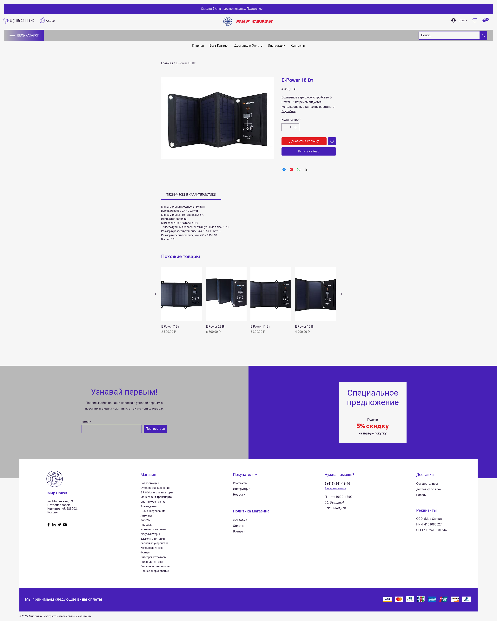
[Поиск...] (483, 35)
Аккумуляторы (150, 534)
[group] (248, 305)
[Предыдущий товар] (155, 294)
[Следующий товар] (341, 294)
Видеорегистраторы (153, 557)
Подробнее (288, 111)
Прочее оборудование (155, 570)
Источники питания (153, 529)
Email (85, 422)
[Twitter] (59, 524)
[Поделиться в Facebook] (284, 169)
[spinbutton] (290, 127)
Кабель (145, 520)
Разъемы (146, 524)
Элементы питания (153, 538)
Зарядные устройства (155, 543)
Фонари (145, 552)
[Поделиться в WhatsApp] (298, 169)
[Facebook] (48, 524)
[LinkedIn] (54, 524)
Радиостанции (150, 483)
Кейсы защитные (151, 547)
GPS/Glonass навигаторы (157, 492)
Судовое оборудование (155, 487)
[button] (485, 20)
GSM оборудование (153, 510)
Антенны (146, 515)
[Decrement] (285, 127)
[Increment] (296, 127)
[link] (191, 195)
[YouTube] (65, 524)
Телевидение (149, 506)
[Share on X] (306, 169)
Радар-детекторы (152, 561)
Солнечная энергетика (155, 566)
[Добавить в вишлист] (332, 141)
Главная (167, 63)
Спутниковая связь (153, 501)
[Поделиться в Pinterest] (291, 169)
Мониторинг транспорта (156, 496)
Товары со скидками (273, 8)
